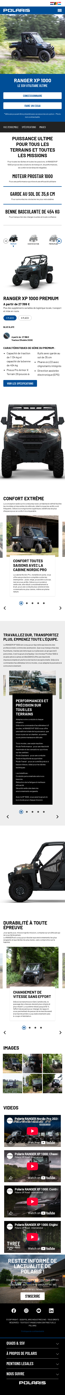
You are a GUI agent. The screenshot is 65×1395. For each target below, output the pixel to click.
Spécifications (29, 127)
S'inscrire (32, 1296)
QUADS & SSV (15, 1343)
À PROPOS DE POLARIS (21, 1353)
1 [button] (21, 603)
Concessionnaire (32, 95)
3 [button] (32, 603)
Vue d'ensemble (10, 127)
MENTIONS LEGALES (19, 1363)
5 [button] (44, 603)
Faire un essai (32, 106)
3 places (10, 317)
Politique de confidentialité (32, 1331)
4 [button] (38, 603)
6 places (25, 317)
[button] (59, 241)
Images (42, 127)
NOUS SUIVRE (15, 1373)
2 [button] (27, 603)
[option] (32, 556)
